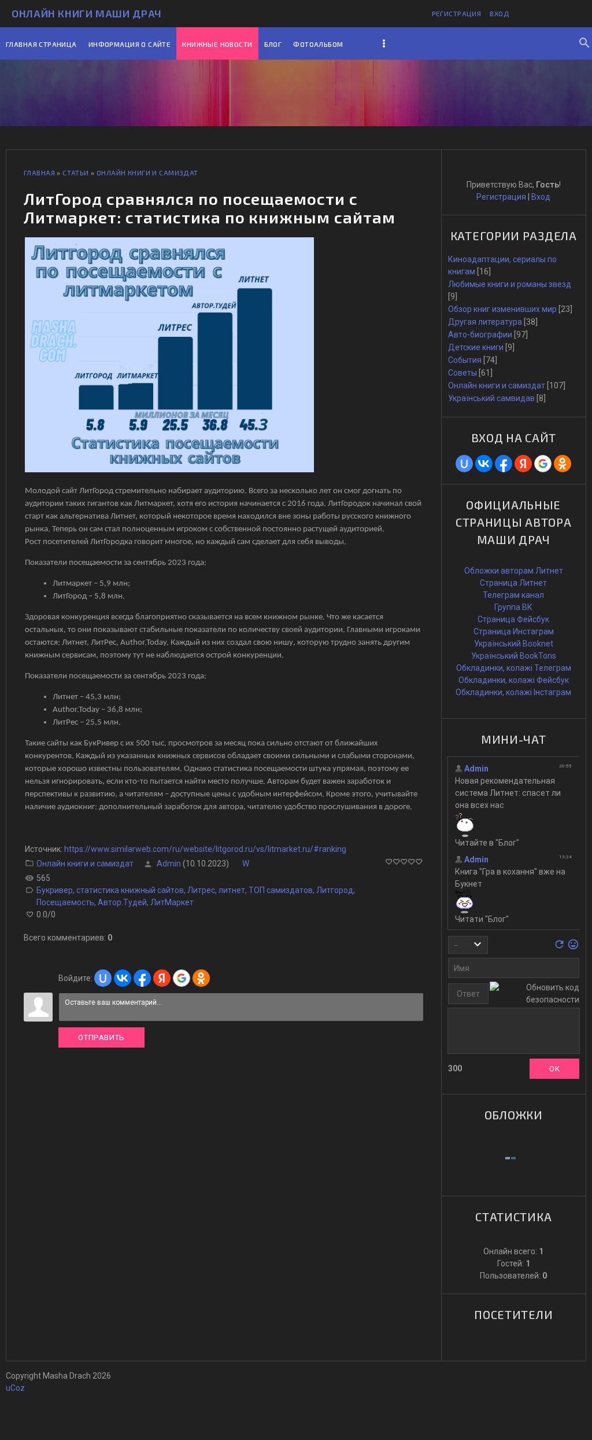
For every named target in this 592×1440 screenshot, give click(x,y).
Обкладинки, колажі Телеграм (513, 668)
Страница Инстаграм (513, 631)
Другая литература (485, 321)
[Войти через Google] (181, 978)
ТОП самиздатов (281, 890)
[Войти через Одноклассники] (201, 978)
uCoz (15, 1388)
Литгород (334, 890)
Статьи (75, 172)
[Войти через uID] (103, 978)
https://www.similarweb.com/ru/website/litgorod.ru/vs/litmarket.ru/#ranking (205, 849)
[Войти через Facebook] (142, 978)
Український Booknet (513, 643)
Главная (39, 172)
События (465, 360)
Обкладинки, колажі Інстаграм (513, 692)
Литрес (201, 890)
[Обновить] (559, 947)
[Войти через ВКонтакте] (122, 978)
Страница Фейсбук (513, 619)
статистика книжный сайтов (130, 890)
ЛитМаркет (172, 902)
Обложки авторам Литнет (513, 570)
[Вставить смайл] (573, 947)
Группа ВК (513, 607)
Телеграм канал (513, 595)
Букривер (54, 890)
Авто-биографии (480, 334)
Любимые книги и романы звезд (509, 284)
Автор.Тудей (122, 902)
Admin (169, 863)
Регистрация (457, 13)
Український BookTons (513, 655)
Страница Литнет (513, 582)
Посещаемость (65, 902)
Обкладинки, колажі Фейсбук (513, 680)
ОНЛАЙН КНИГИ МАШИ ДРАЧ (87, 13)
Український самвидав (491, 398)
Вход (499, 13)
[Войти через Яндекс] (162, 978)
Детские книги (476, 347)
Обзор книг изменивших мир (502, 309)
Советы (462, 372)
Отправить (101, 1037)
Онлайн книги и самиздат (147, 172)
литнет (232, 890)
